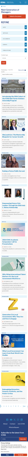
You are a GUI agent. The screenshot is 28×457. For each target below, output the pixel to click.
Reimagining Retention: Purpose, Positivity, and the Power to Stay (12, 391)
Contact (12, 424)
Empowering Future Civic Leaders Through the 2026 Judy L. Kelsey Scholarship (13, 205)
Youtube (11, 420)
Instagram (18, 420)
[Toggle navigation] (25, 2)
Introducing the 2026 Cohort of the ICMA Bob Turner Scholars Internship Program (13, 98)
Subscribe (23, 439)
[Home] (7, 2)
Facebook (7, 420)
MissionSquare (14, 427)
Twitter (14, 420)
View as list (21, 70)
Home (4, 6)
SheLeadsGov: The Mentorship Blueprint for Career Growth (13, 136)
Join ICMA (21, 424)
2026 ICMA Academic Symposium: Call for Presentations (10, 242)
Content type (4, 55)
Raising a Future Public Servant (13, 171)
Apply (3, 62)
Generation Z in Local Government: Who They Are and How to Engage (12, 317)
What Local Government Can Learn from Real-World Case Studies (13, 353)
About (5, 424)
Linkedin (22, 420)
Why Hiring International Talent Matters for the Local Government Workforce (14, 276)
